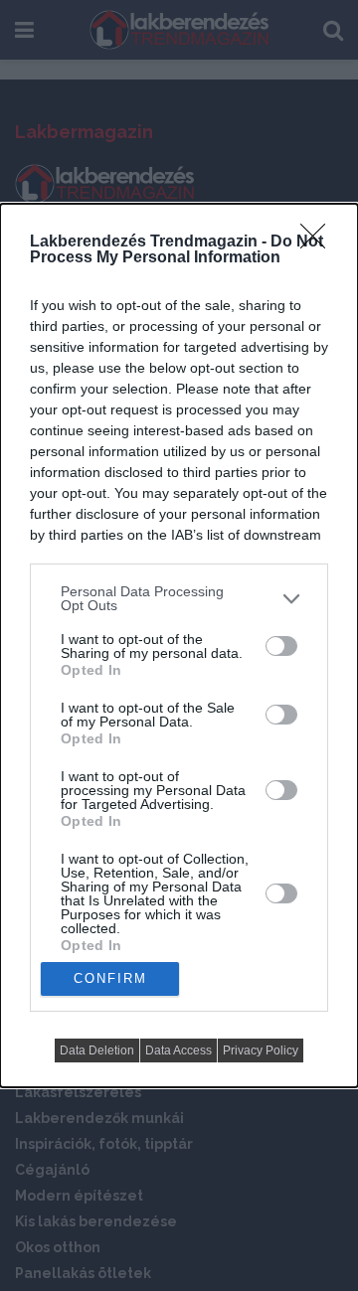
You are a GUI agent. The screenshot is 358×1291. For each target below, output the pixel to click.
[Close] (319, 242)
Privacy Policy (260, 1050)
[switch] (281, 646)
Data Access (178, 1050)
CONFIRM (110, 978)
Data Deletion (97, 1050)
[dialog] (179, 645)
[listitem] (179, 598)
